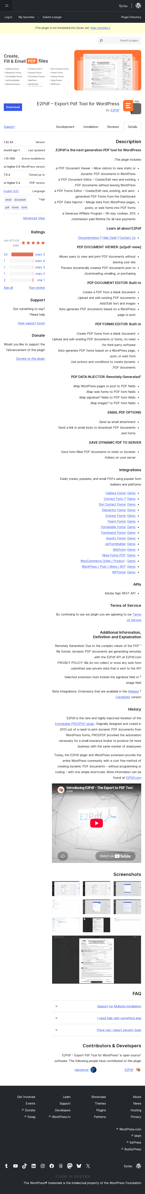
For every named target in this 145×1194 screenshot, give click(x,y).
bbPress (133, 1142)
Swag (29, 1117)
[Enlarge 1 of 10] (136, 886)
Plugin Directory (131, 17)
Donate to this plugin (30, 358)
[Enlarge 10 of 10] (136, 940)
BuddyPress (131, 1149)
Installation (90, 127)
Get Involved (26, 1097)
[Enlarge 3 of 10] (74, 886)
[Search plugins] (101, 40)
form (24, 207)
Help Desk (109, 238)
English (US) (11, 191)
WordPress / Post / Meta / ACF (104, 566)
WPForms (119, 572)
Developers (63, 1110)
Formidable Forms (113, 527)
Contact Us (128, 238)
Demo (131, 493)
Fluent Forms (117, 521)
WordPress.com (128, 1129)
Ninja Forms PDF (114, 555)
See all (8, 287)
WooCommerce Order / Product (102, 561)
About (137, 1097)
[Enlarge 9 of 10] (74, 922)
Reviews (113, 127)
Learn (67, 1097)
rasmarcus (82, 1070)
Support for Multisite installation (119, 1006)
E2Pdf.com (133, 777)
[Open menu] (6, 5)
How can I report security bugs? (118, 1030)
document (20, 199)
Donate (28, 1110)
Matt (136, 1136)
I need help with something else (119, 1018)
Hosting (135, 1110)
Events (30, 1103)
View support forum (31, 323)
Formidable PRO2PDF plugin (74, 724)
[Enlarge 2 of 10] (105, 886)
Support (9, 127)
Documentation (88, 238)
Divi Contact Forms (112, 504)
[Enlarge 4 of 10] (136, 904)
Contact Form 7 (115, 499)
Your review (37, 287)
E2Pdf (115, 110)
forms (15, 207)
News (137, 1103)
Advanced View (34, 218)
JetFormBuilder (115, 544)
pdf (7, 207)
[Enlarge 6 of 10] (74, 904)
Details (132, 127)
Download (13, 107)
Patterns (100, 1117)
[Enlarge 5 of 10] (105, 904)
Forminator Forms (113, 532)
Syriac (128, 1166)
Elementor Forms (114, 510)
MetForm (119, 549)
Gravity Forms (116, 538)
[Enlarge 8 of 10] (105, 922)
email (8, 199)
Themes (100, 1103)
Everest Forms (116, 516)
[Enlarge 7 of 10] (136, 922)
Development (65, 127)
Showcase (98, 1097)
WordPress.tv (59, 1117)
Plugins (101, 1110)
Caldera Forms (116, 493)
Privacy (136, 1117)
